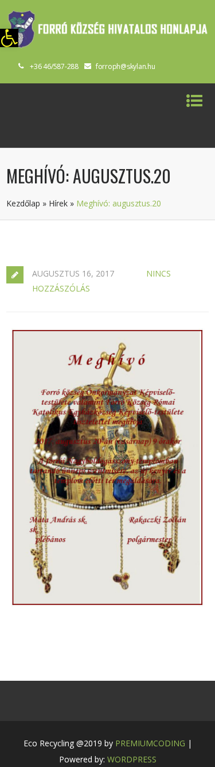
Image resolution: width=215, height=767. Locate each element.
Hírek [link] (58, 203)
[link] (9, 38)
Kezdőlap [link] (23, 203)
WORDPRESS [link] (132, 759)
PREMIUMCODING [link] (150, 743)
